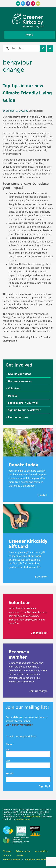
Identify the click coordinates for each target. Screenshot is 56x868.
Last (8, 760)
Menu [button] (29, 35)
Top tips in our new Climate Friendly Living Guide (27, 93)
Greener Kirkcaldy (28, 19)
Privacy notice (23, 851)
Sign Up (44, 786)
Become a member (20, 381)
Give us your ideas (19, 374)
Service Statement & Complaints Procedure (24, 859)
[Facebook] (28, 3)
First (8, 749)
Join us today (38, 691)
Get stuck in (39, 633)
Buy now (41, 576)
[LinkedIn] (23, 3)
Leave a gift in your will (23, 403)
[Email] (18, 3)
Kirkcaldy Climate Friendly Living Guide (30, 116)
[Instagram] (33, 3)
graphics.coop (23, 819)
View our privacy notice (19, 724)
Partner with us (18, 417)
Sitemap (7, 851)
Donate (12, 395)
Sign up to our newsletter (24, 410)
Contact (7, 855)
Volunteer (14, 388)
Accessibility (41, 851)
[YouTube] (38, 3)
